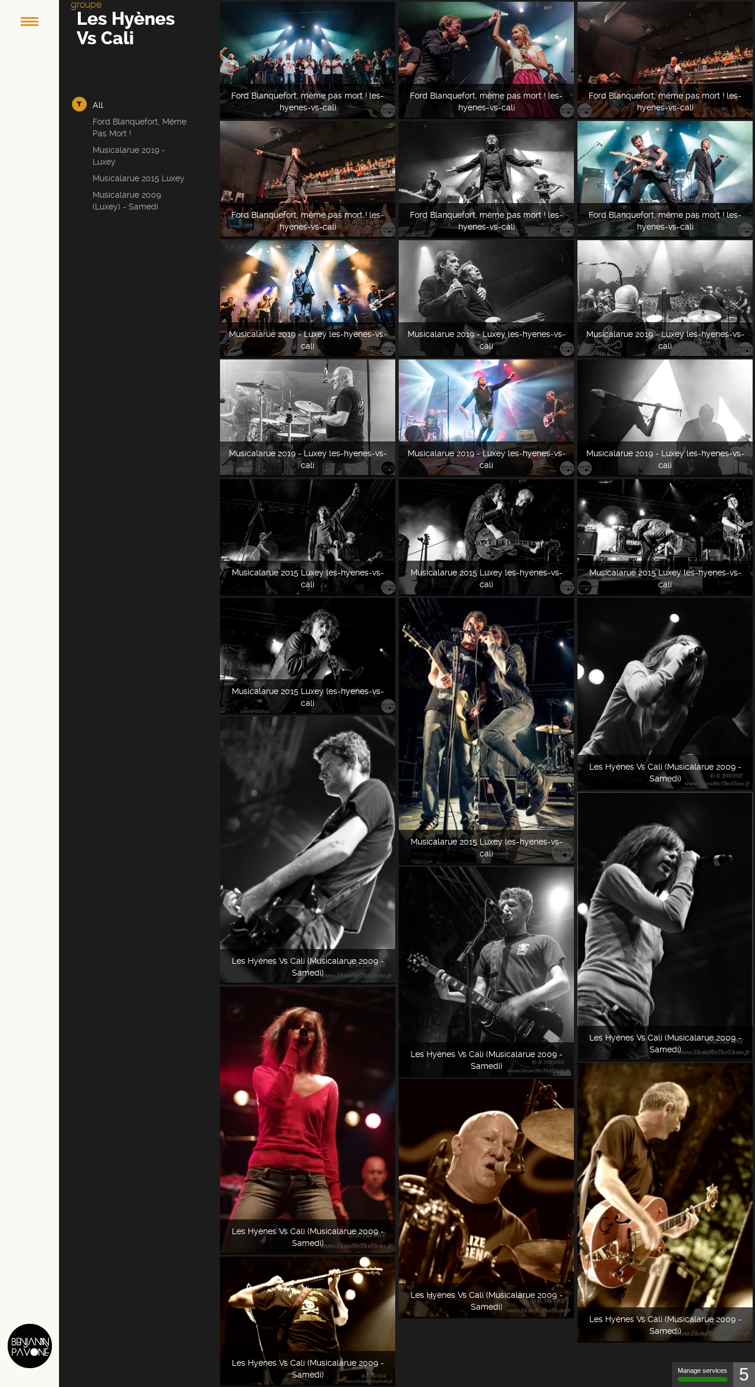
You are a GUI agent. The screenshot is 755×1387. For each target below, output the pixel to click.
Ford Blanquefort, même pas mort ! (139, 127)
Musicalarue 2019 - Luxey (129, 155)
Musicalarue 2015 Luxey (139, 178)
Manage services (702, 1370)
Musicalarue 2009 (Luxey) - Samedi (127, 200)
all (98, 105)
